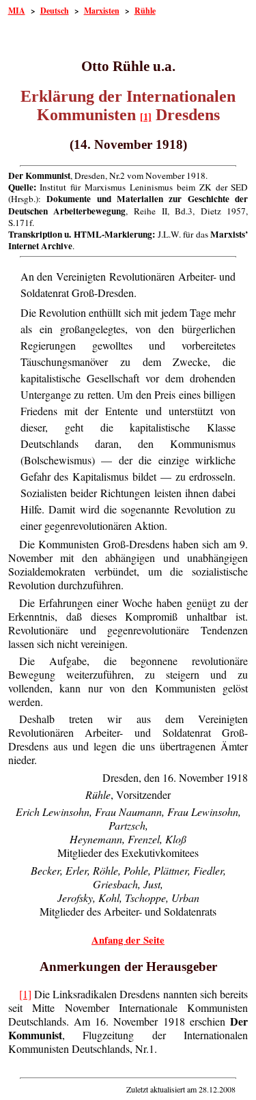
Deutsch (54, 10)
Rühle (145, 10)
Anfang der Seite (128, 940)
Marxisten (101, 10)
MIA (16, 10)
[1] (146, 117)
